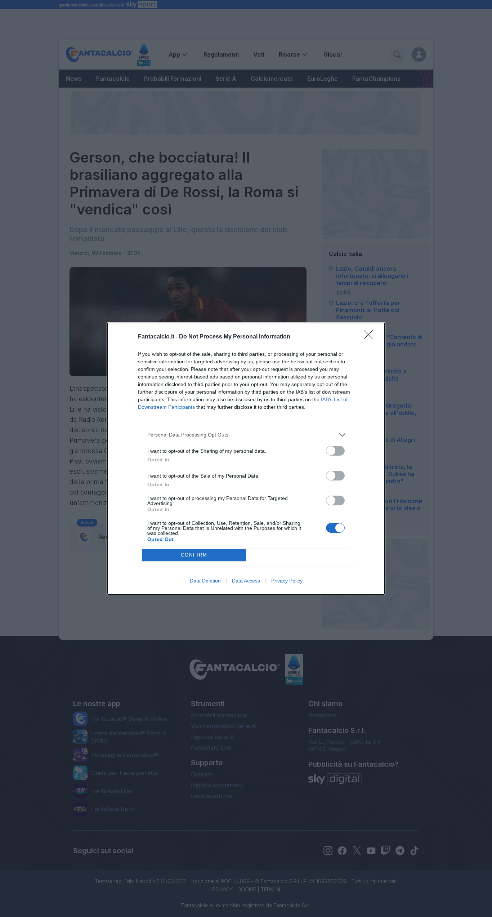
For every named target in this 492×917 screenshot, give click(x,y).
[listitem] (246, 435)
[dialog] (246, 458)
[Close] (370, 337)
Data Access (246, 581)
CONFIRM (194, 555)
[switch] (335, 451)
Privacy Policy (287, 581)
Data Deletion (205, 581)
